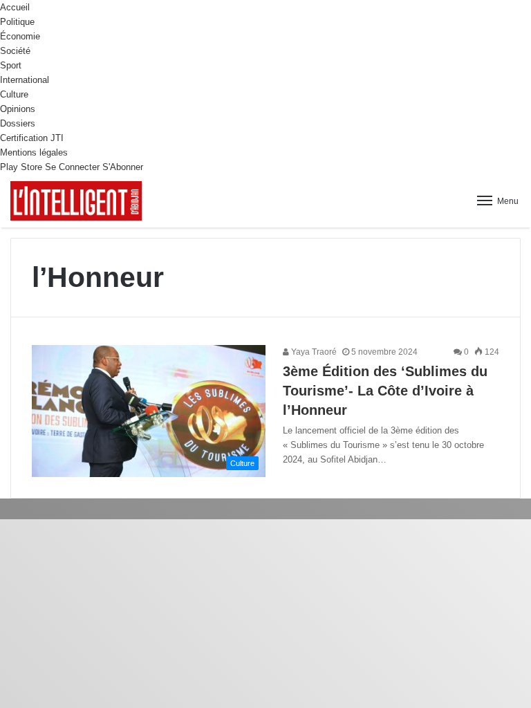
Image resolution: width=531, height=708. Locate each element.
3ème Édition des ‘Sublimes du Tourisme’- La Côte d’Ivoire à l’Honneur (385, 391)
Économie (20, 36)
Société (15, 51)
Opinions (17, 109)
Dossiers (17, 123)
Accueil (15, 7)
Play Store (21, 167)
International (24, 80)
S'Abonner (122, 167)
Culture (14, 94)
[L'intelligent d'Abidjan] (76, 201)
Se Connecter (72, 167)
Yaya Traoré (313, 352)
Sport (10, 65)
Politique (17, 22)
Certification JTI (32, 138)
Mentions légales (34, 152)
